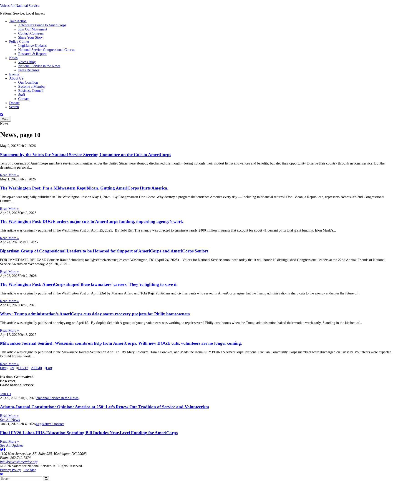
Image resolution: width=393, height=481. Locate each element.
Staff (21, 95)
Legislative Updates (32, 45)
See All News (10, 420)
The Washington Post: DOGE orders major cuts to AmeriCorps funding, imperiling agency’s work (91, 221)
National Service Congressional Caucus (46, 50)
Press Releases (28, 70)
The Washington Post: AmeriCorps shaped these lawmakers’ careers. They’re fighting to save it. (89, 284)
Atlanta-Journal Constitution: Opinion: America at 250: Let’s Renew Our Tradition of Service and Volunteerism (104, 406)
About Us (16, 78)
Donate (14, 103)
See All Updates (11, 445)
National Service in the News (39, 66)
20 (33, 368)
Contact (23, 99)
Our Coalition (28, 82)
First (3, 368)
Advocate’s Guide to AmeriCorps (42, 25)
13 (26, 368)
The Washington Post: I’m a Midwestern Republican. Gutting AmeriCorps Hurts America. (84, 188)
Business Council (30, 90)
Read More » (9, 175)
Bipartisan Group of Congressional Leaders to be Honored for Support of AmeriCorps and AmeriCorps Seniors (104, 251)
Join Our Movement (32, 29)
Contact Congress (31, 33)
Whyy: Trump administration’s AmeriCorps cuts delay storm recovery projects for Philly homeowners (95, 314)
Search (14, 107)
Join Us (5, 394)
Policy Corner (19, 41)
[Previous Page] (7, 368)
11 (19, 368)
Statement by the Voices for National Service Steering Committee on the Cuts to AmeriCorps (85, 154)
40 (40, 368)
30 (36, 368)
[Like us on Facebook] (4, 449)
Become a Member (31, 86)
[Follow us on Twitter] (1, 449)
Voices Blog (27, 62)
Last (49, 368)
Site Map (29, 470)
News (13, 58)
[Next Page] (45, 368)
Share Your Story (30, 37)
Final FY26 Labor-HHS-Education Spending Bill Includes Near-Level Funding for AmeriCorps (89, 432)
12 (23, 368)
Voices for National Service (19, 5)
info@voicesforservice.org (19, 462)
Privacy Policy (10, 470)
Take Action (18, 21)
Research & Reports (32, 54)
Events (14, 74)
